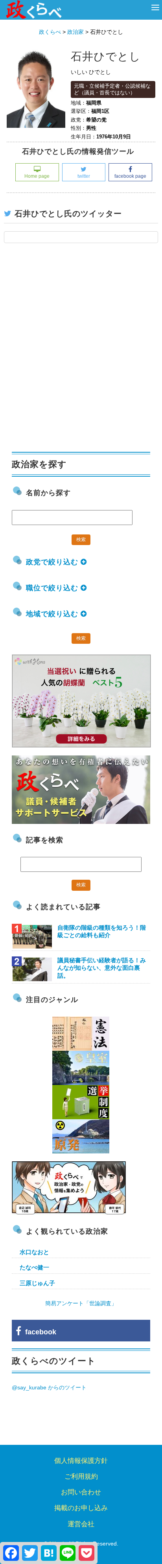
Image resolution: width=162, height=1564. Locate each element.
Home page (37, 176)
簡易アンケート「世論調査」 (81, 1303)
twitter (83, 176)
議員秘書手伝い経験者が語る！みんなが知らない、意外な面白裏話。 (101, 968)
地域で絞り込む (53, 614)
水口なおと (34, 1252)
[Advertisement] (81, 352)
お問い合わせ (81, 1492)
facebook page (130, 176)
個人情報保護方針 (81, 1461)
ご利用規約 (81, 1476)
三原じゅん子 (37, 1283)
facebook (38, 1332)
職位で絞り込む (53, 588)
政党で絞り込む (53, 562)
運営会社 (81, 1524)
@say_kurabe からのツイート (49, 1387)
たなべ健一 (34, 1267)
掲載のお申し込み (81, 1508)
